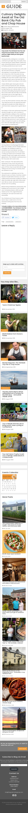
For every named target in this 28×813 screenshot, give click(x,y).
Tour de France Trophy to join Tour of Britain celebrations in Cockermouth (13, 455)
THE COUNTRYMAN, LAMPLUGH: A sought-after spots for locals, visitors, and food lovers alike (12, 525)
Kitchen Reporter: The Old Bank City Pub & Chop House (13, 363)
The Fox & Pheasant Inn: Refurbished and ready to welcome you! (13, 582)
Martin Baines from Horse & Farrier (12, 335)
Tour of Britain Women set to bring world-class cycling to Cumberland (13, 425)
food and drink (9, 221)
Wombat (20, 804)
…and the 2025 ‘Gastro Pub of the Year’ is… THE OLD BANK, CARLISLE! (12, 642)
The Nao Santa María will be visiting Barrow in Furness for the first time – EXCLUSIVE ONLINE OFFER (12, 394)
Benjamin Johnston (8, 30)
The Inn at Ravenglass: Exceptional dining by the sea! (13, 731)
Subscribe (14, 769)
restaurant (18, 221)
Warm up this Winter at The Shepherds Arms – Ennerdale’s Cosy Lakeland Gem (13, 672)
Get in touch (22, 749)
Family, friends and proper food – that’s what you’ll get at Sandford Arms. (13, 612)
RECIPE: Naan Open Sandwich (11, 554)
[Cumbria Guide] (14, 6)
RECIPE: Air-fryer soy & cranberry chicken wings (12, 702)
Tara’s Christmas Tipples (11, 305)
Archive (5, 26)
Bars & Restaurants (13, 26)
